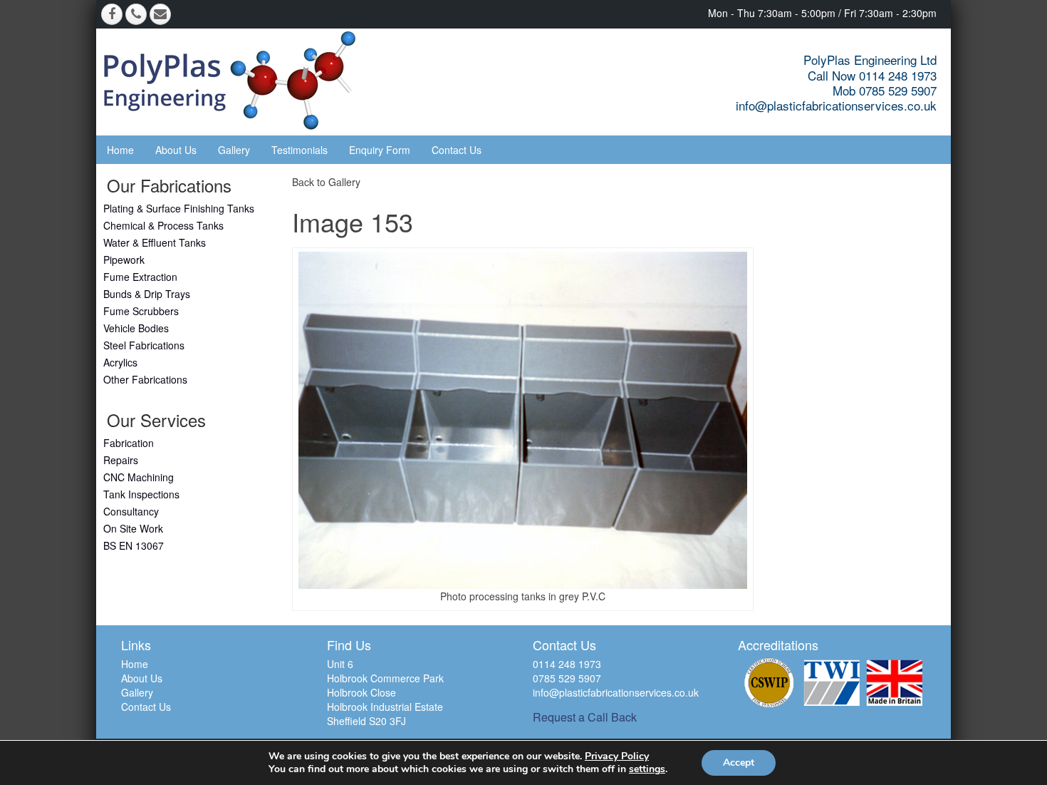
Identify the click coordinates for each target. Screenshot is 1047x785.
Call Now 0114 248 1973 (872, 75)
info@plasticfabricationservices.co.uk (836, 105)
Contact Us (456, 150)
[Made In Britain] (894, 683)
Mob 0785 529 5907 (885, 90)
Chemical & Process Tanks (163, 225)
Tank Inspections (141, 494)
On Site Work (133, 528)
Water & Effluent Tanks (154, 242)
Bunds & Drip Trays (146, 294)
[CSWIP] (769, 683)
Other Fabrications (145, 379)
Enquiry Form (379, 150)
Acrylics (120, 362)
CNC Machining (138, 477)
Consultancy (131, 511)
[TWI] (832, 683)
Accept (738, 762)
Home (120, 150)
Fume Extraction (140, 277)
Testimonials (299, 150)
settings (647, 769)
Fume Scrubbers (141, 311)
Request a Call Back (585, 717)
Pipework (124, 259)
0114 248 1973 (567, 664)
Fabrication (128, 443)
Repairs (120, 460)
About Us (176, 150)
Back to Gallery (326, 182)
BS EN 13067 (133, 545)
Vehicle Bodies (136, 328)
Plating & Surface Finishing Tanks (178, 208)
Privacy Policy (617, 756)
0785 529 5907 (567, 678)
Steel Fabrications (143, 345)
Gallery (234, 150)
